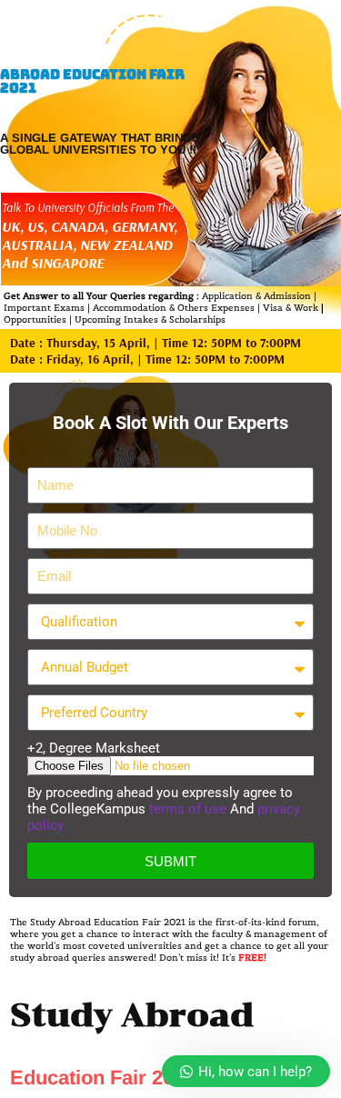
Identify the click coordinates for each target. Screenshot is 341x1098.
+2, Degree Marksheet (93, 748)
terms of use (189, 809)
